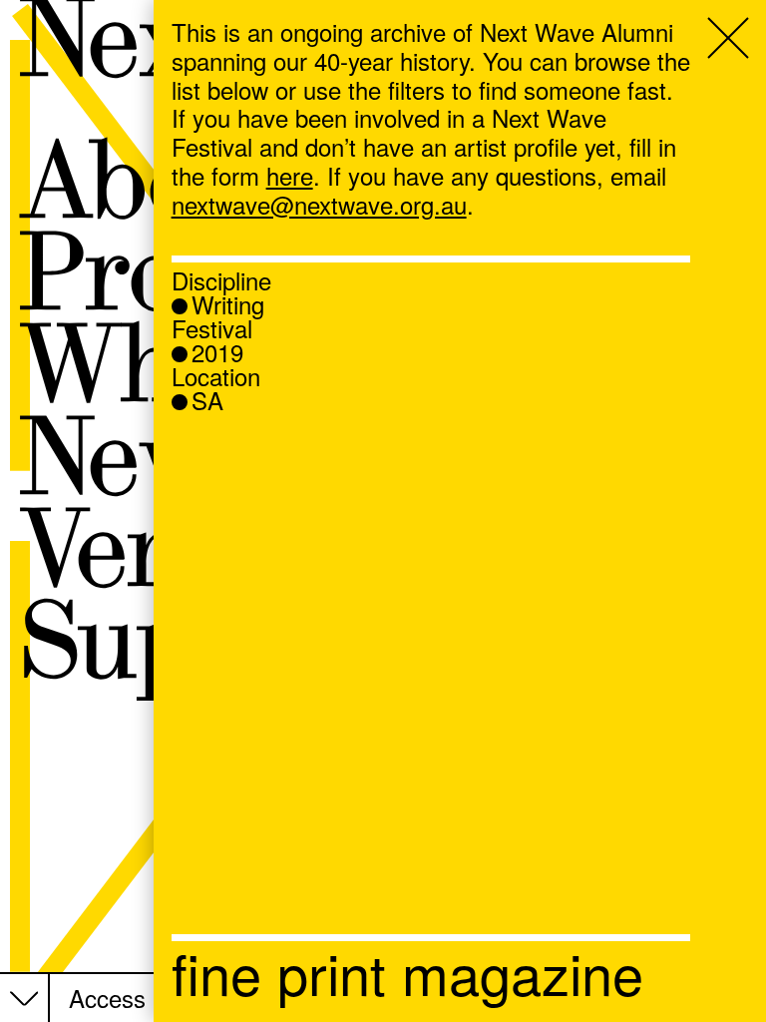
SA (207, 400)
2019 (217, 352)
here (289, 175)
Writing (228, 304)
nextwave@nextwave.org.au (319, 204)
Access (107, 998)
